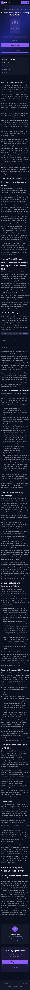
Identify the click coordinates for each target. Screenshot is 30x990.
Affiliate (20, 986)
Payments (7, 69)
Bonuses (6, 66)
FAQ (5, 72)
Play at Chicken (15, 45)
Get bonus (15, 967)
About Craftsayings (9, 62)
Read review (15, 50)
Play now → (25, 2)
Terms (15, 986)
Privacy (10, 986)
